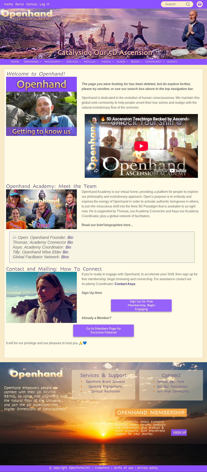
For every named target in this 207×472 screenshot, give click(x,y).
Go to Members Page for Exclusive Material (103, 330)
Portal (19, 4)
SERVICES (72, 61)
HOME (15, 61)
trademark (102, 468)
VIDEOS (106, 61)
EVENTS (172, 61)
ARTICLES (90, 61)
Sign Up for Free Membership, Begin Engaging (141, 305)
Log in (44, 4)
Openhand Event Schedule (105, 381)
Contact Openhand (170, 381)
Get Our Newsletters (172, 386)
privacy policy (147, 468)
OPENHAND (31, 61)
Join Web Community (173, 391)
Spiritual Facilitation (105, 391)
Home (8, 4)
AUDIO (121, 61)
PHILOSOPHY (52, 61)
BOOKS (135, 61)
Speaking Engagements (106, 386)
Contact (31, 4)
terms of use (123, 468)
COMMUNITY (153, 61)
